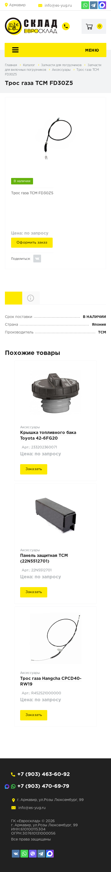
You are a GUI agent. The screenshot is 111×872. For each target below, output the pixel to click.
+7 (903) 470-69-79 (43, 786)
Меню (92, 50)
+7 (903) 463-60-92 (43, 774)
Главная (11, 65)
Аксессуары (61, 69)
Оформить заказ (32, 242)
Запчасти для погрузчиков (61, 65)
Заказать (34, 469)
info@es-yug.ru (58, 5)
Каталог (29, 65)
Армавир (17, 5)
